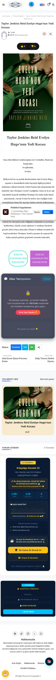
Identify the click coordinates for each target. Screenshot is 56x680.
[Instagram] (28, 633)
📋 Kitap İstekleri (28, 606)
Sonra (37, 212)
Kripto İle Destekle (30, 558)
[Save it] (44, 34)
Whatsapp (31, 348)
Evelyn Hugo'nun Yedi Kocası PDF (18, 258)
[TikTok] (21, 633)
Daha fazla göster (47, 379)
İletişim (41, 663)
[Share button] (39, 347)
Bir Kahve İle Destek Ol (30, 550)
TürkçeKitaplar (18, 16)
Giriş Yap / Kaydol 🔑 (28, 312)
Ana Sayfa (6, 16)
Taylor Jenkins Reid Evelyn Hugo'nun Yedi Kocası (28, 424)
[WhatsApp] (41, 633)
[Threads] (34, 633)
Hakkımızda (29, 663)
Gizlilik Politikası (28, 668)
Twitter (25, 348)
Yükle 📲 (48, 212)
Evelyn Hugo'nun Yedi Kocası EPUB (39, 258)
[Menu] (3, 4)
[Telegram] (15, 633)
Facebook (16, 347)
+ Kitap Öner (28, 612)
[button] (42, 5)
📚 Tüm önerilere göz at (28, 600)
